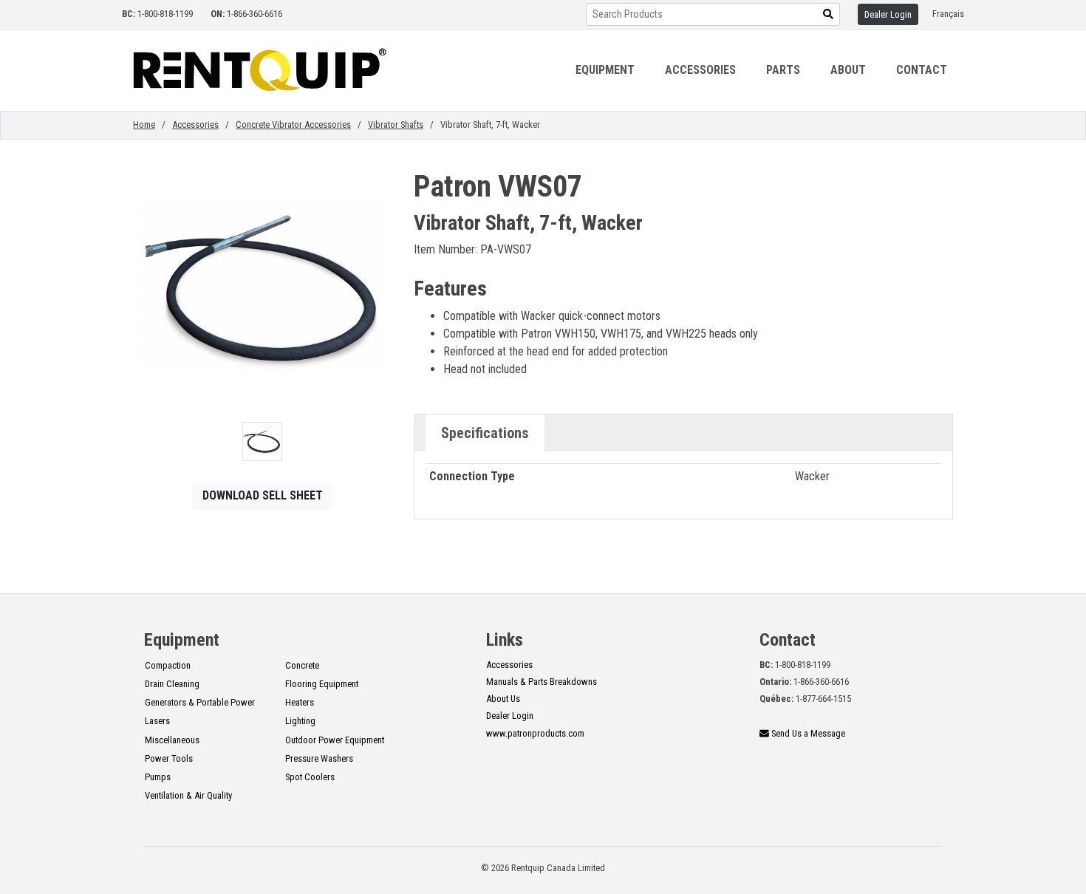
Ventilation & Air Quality (188, 795)
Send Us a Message (807, 733)
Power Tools (169, 758)
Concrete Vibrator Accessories (293, 124)
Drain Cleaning (172, 683)
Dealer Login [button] (888, 14)
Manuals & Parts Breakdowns (541, 681)
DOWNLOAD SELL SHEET (262, 495)
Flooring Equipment (321, 683)
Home (144, 124)
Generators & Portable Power (200, 702)
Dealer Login (509, 715)
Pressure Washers (319, 758)
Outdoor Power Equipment (334, 739)
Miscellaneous (172, 739)
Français (948, 13)
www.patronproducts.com (535, 733)
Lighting (300, 720)
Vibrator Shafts (395, 124)
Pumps (158, 776)
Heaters (299, 702)
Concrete (302, 665)
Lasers (157, 720)
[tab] (485, 432)
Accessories (195, 124)
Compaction (168, 665)
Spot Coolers (310, 776)
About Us (503, 698)
